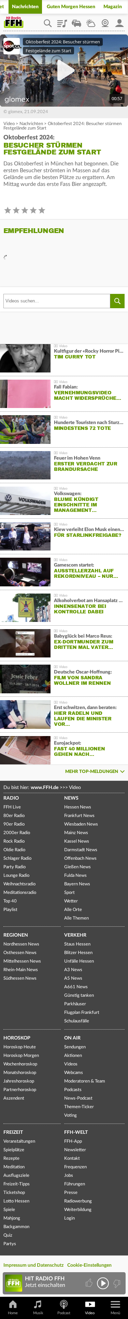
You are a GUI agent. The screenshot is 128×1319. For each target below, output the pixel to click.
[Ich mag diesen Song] (90, 1283)
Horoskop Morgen (21, 1055)
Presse (70, 1193)
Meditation (14, 1167)
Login (69, 1218)
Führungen (74, 1184)
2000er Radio (16, 833)
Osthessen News (20, 953)
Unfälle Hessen (79, 961)
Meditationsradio (19, 892)
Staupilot (76, 21)
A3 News (73, 970)
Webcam (105, 21)
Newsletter (75, 1150)
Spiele (9, 1210)
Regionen (15, 935)
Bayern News (77, 884)
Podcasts (73, 1090)
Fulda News (75, 875)
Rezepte (11, 1158)
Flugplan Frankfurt (81, 1012)
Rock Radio (14, 841)
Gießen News (77, 867)
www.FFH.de (44, 787)
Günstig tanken (79, 995)
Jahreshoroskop (18, 1081)
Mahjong (11, 1218)
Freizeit (13, 1132)
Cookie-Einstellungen (89, 1265)
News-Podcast (78, 1098)
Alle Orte (73, 910)
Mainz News (76, 833)
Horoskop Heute (19, 1047)
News (71, 798)
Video (9, 124)
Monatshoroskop (19, 1073)
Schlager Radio (17, 858)
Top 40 (10, 901)
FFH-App (73, 1141)
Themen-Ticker (79, 1107)
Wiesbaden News (81, 824)
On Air (72, 1038)
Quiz (7, 1235)
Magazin (112, 6)
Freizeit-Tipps (16, 1184)
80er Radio (14, 816)
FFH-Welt (76, 1132)
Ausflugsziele (16, 1175)
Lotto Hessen (16, 1201)
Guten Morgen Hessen (71, 6)
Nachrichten (25, 6)
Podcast (63, 1313)
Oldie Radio (14, 850)
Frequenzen (75, 1167)
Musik (38, 1313)
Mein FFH (119, 21)
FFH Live (12, 807)
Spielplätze (13, 1150)
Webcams (73, 1073)
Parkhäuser (75, 1004)
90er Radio (14, 824)
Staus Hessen (77, 944)
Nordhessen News (21, 944)
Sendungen (75, 1047)
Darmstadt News (80, 850)
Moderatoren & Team (84, 1081)
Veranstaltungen (19, 1141)
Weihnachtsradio (19, 884)
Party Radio (14, 867)
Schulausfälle (76, 1021)
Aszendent (13, 1098)
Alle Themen (76, 918)
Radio (11, 798)
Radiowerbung (78, 1201)
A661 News (76, 987)
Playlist (62, 21)
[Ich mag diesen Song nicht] (116, 1283)
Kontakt (72, 1158)
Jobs (68, 1175)
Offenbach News (80, 858)
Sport (69, 892)
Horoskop (16, 1038)
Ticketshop (14, 1193)
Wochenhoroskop (20, 1064)
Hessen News (77, 807)
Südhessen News (20, 978)
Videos (70, 1064)
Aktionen (73, 1055)
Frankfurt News (79, 816)
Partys (9, 1244)
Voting (70, 1115)
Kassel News (76, 841)
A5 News (73, 978)
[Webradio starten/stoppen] (103, 1283)
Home (13, 1313)
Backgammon (16, 1227)
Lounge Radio (16, 875)
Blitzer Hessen (78, 953)
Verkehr (75, 935)
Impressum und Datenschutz (33, 1265)
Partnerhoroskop (19, 1090)
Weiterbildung (77, 1210)
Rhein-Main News (20, 970)
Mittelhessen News (22, 961)
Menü (115, 1313)
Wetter (91, 21)
